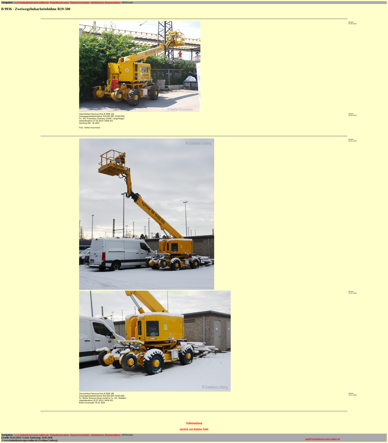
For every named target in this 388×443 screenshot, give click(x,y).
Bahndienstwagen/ (59, 2)
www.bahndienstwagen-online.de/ (31, 2)
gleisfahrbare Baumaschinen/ (106, 2)
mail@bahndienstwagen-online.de (322, 439)
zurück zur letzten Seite (194, 429)
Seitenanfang (194, 423)
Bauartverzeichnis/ (80, 2)
